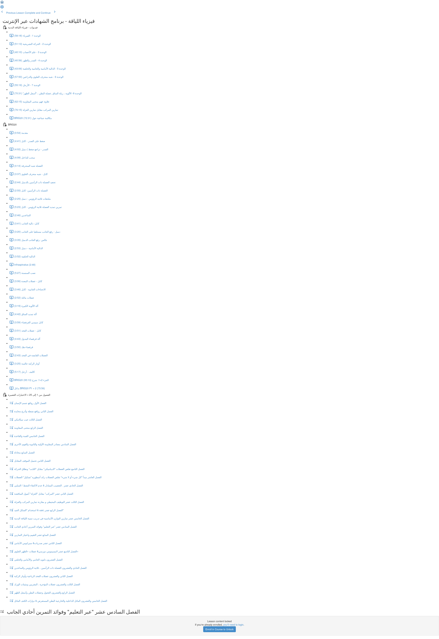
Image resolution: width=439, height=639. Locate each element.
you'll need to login (233, 624)
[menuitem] (2, 8)
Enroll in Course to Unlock (219, 629)
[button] (2, 3)
